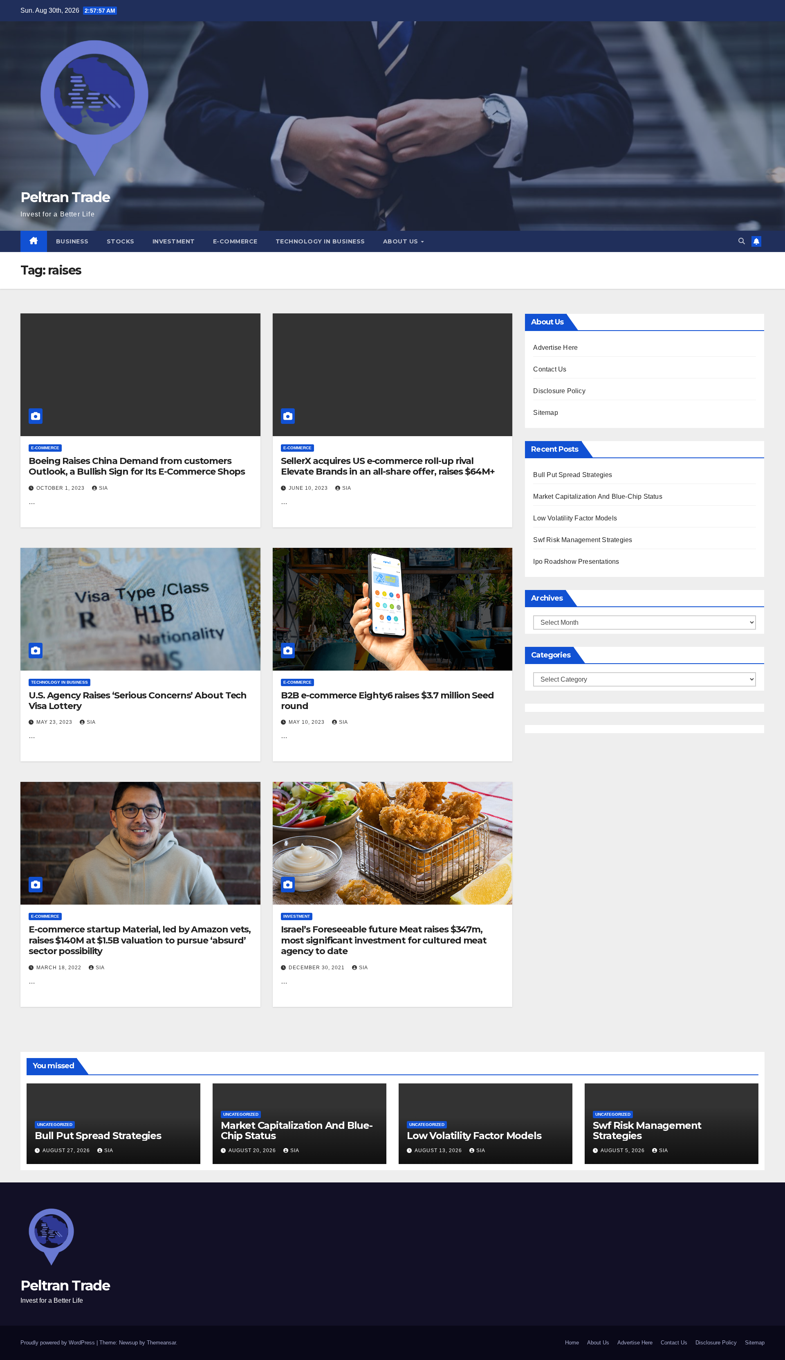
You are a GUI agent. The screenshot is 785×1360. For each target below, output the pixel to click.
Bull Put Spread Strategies (572, 474)
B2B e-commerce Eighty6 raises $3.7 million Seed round (387, 701)
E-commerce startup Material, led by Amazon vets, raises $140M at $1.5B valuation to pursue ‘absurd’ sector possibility (140, 940)
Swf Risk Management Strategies (582, 539)
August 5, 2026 (623, 1150)
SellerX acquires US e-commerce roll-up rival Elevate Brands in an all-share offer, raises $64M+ (388, 466)
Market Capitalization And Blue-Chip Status (597, 496)
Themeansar (161, 1343)
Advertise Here (555, 347)
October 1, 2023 (61, 488)
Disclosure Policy (559, 390)
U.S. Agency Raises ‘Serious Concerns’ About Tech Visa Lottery (138, 701)
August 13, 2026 (439, 1150)
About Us (401, 241)
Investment (174, 241)
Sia (103, 488)
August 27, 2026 (67, 1150)
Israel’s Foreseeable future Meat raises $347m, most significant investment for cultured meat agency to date (384, 940)
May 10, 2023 (307, 722)
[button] (741, 241)
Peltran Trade (65, 197)
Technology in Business (320, 241)
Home (572, 1343)
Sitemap (545, 412)
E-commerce (235, 241)
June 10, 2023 (309, 488)
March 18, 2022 (59, 967)
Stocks (121, 241)
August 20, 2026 (253, 1150)
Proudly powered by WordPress (58, 1343)
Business (72, 241)
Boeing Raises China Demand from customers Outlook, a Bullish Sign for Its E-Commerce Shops (137, 466)
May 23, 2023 (55, 722)
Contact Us (549, 369)
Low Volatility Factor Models (575, 518)
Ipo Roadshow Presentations (576, 561)
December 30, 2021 (317, 967)
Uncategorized (54, 1124)
